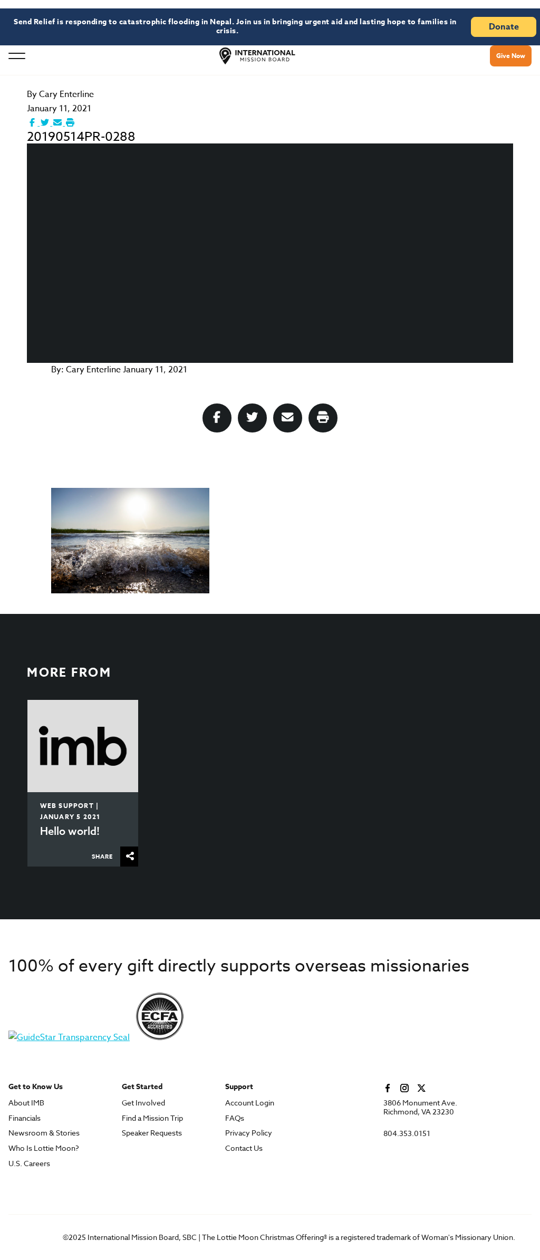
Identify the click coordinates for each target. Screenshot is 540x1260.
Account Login (249, 1103)
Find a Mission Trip (152, 1118)
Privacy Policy (248, 1133)
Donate (504, 27)
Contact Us (244, 1148)
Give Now (510, 55)
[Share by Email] (58, 123)
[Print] (70, 123)
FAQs (234, 1118)
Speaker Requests (152, 1133)
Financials (24, 1118)
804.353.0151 (406, 1133)
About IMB (26, 1103)
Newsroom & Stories (44, 1133)
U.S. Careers (29, 1163)
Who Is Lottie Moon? (43, 1148)
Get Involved (143, 1103)
